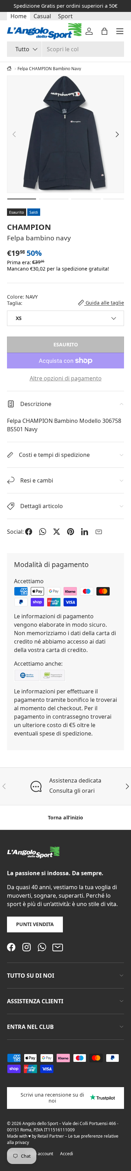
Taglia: (14, 303)
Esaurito (65, 344)
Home (18, 16)
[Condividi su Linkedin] (85, 532)
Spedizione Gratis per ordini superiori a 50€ (65, 5)
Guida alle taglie (104, 302)
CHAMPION (29, 226)
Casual (42, 16)
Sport (65, 16)
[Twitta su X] (57, 532)
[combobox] (65, 49)
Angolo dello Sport (40, 1123)
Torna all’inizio (65, 817)
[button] (104, 31)
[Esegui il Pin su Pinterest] (71, 532)
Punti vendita (35, 924)
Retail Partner (50, 1136)
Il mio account (39, 1154)
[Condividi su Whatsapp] (43, 532)
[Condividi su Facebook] (29, 532)
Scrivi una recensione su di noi (52, 1097)
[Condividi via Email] (98, 532)
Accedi (66, 1154)
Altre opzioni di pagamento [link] (66, 378)
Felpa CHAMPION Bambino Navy (49, 69)
